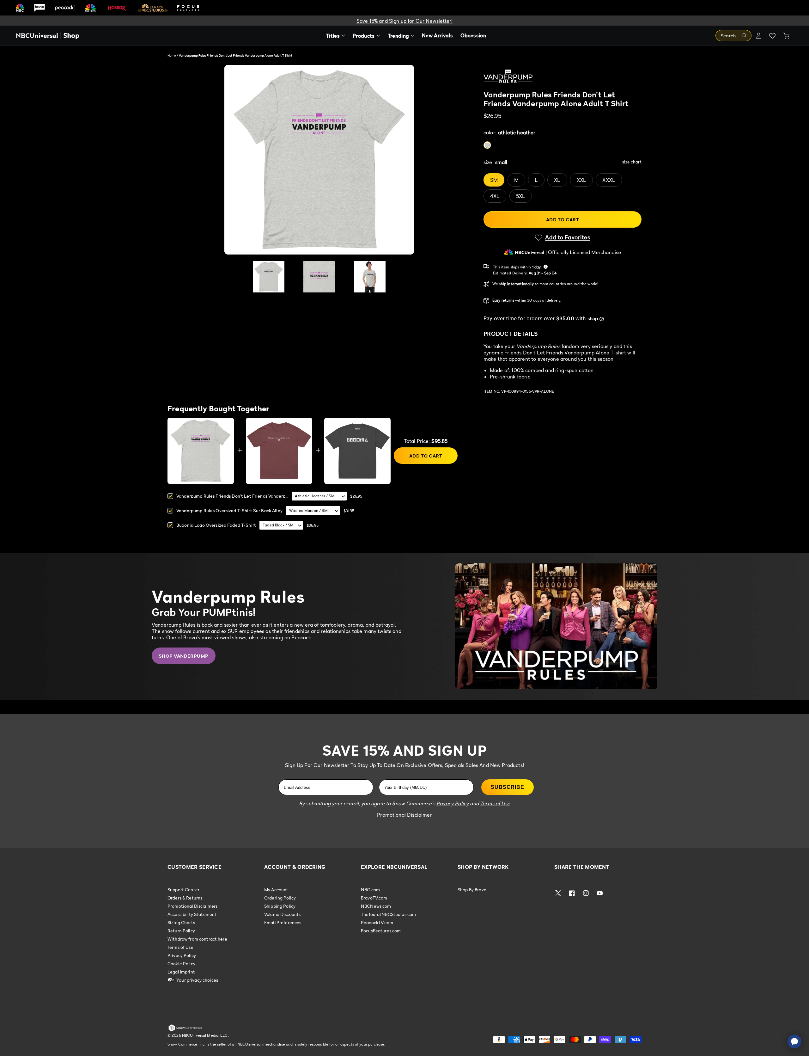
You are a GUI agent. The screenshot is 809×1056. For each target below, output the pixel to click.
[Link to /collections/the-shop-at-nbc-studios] (152, 8)
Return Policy (181, 930)
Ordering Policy (280, 897)
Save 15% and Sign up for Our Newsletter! (404, 21)
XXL (581, 180)
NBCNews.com (376, 906)
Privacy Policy (181, 955)
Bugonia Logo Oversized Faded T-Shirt (216, 525)
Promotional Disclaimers (192, 906)
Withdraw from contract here (197, 939)
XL (557, 180)
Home (171, 55)
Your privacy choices (196, 980)
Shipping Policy (279, 906)
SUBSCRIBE (507, 787)
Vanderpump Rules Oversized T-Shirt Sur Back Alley (229, 510)
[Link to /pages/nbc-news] (90, 8)
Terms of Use (180, 947)
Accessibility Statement (191, 914)
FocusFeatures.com (381, 930)
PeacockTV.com (377, 922)
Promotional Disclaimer (404, 815)
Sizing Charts (181, 922)
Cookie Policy (181, 963)
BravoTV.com (374, 897)
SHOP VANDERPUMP (184, 656)
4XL (495, 196)
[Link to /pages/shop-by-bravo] (39, 8)
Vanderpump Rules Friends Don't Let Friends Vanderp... (232, 496)
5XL (520, 196)
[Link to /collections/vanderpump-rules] (563, 77)
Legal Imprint (181, 971)
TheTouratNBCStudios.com (388, 914)
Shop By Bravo (472, 889)
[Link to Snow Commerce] (185, 1030)
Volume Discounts (282, 914)
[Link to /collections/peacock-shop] (65, 8)
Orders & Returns (184, 897)
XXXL (608, 180)
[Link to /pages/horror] (117, 7)
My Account (276, 889)
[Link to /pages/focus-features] (188, 8)
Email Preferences (282, 922)
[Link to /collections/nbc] (20, 8)
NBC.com (370, 889)
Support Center (183, 889)
